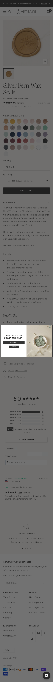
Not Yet (14, 346)
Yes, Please (13, 342)
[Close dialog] (50, 326)
